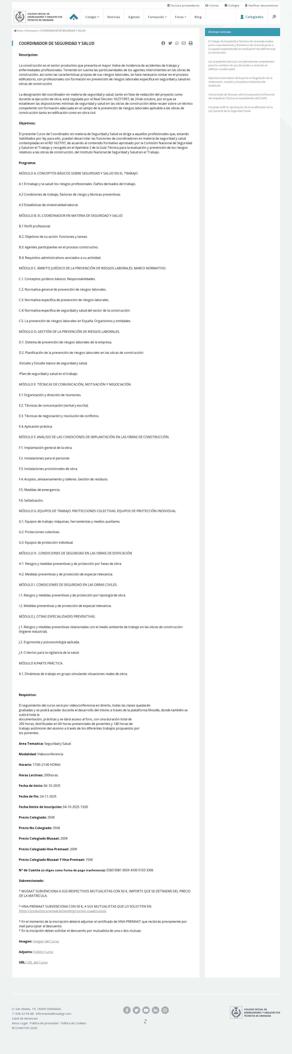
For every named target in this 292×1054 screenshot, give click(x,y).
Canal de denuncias (25, 1018)
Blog (198, 16)
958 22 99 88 (24, 1014)
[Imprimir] (191, 43)
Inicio (20, 30)
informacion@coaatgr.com (53, 1014)
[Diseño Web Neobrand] (146, 1021)
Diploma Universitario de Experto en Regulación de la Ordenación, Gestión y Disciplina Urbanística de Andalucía (240, 81)
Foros (179, 16)
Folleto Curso (43, 952)
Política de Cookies (73, 1023)
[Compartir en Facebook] (163, 43)
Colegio (91, 16)
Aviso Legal (19, 1023)
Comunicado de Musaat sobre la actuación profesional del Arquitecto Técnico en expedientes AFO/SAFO (241, 96)
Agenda (134, 16)
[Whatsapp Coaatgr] (177, 43)
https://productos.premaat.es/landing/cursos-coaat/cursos (62, 911)
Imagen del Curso (46, 941)
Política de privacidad (44, 1023)
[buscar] (273, 17)
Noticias (113, 16)
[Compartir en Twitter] (170, 43)
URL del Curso (37, 962)
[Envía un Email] (184, 43)
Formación (156, 16)
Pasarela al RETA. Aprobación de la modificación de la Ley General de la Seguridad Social (240, 109)
